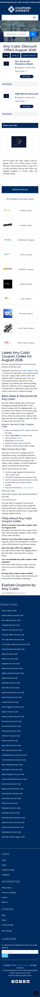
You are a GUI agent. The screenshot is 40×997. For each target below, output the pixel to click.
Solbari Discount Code (10, 678)
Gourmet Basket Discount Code (13, 649)
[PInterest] (20, 981)
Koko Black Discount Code (11, 798)
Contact (4, 897)
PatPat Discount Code (10, 741)
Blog (3, 915)
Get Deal (26, 76)
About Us (5, 902)
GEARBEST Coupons (26, 269)
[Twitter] (16, 981)
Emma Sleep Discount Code (12, 697)
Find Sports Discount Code (11, 731)
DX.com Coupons (26, 255)
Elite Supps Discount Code (11, 620)
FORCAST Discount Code (11, 736)
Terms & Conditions (9, 892)
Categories (5, 875)
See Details (7, 84)
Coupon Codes (29, 55)
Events (4, 920)
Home (4, 860)
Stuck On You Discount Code (12, 630)
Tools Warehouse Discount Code (14, 760)
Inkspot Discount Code (10, 712)
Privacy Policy (6, 888)
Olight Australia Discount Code (13, 673)
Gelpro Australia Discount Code (13, 692)
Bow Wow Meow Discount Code (13, 818)
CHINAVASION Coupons (26, 240)
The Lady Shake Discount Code (13, 639)
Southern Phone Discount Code (13, 822)
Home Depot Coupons (26, 328)
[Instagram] (24, 981)
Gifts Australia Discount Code (12, 765)
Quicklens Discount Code (11, 664)
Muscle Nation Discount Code (12, 615)
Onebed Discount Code (10, 702)
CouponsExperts (28, 488)
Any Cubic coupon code (28, 370)
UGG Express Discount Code (12, 769)
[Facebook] (13, 981)
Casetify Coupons (26, 225)
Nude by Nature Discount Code (13, 716)
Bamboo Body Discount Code (12, 789)
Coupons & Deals (8, 870)
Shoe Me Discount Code (10, 688)
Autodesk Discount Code (11, 813)
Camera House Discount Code (13, 827)
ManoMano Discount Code (11, 832)
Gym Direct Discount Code (11, 745)
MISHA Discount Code (10, 803)
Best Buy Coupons (26, 313)
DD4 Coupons (26, 299)
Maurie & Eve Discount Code (12, 668)
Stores (4, 865)
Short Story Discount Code (11, 784)
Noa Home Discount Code (11, 726)
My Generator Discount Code (12, 793)
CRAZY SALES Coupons (26, 343)
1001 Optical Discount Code (12, 750)
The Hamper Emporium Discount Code (16, 644)
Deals (15, 55)
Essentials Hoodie (8, 837)
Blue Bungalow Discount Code (13, 707)
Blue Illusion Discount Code (11, 721)
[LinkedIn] (28, 981)
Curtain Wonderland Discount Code (14, 779)
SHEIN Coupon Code (9, 611)
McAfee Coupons (26, 284)
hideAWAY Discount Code (11, 683)
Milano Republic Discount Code (13, 774)
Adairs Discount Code (9, 654)
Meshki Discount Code (10, 659)
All (6, 55)
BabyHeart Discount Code (11, 808)
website (19, 438)
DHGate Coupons (26, 210)
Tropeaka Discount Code (11, 625)
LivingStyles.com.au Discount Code (14, 755)
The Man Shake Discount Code (13, 635)
